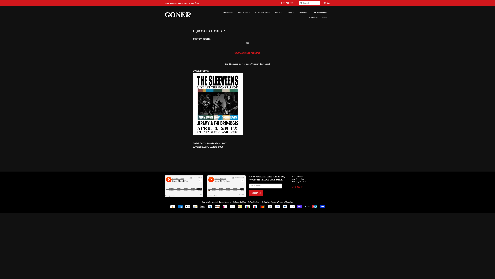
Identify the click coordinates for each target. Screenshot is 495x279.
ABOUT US (326, 17)
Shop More (303, 12)
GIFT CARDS (313, 17)
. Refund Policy (253, 202)
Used (290, 12)
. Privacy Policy (239, 202)
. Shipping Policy (269, 202)
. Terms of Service (285, 202)
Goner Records (225, 202)
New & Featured (262, 12)
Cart (328, 3)
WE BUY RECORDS (320, 12)
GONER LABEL (243, 12)
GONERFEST (227, 12)
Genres (278, 12)
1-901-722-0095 (287, 3)
